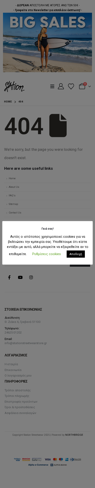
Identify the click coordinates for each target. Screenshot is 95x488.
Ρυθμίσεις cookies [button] (46, 254)
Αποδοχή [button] (75, 254)
